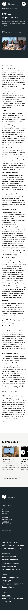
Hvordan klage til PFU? (11, 577)
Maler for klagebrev (10, 560)
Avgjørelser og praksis (11, 569)
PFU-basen (6, 595)
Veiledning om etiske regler (13, 545)
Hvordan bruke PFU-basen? (13, 598)
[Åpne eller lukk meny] (24, 4)
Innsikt (7, 8)
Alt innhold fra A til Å (7, 524)
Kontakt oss (5, 517)
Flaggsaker (6, 602)
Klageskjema (7, 581)
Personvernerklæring (7, 519)
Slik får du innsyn (9, 557)
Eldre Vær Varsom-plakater (13, 548)
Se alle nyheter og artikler (10, 478)
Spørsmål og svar (9, 587)
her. (10, 107)
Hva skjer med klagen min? (12, 584)
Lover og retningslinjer (11, 566)
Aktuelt (3, 8)
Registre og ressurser (10, 563)
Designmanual (5, 521)
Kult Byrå (8, 530)
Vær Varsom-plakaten (10, 542)
